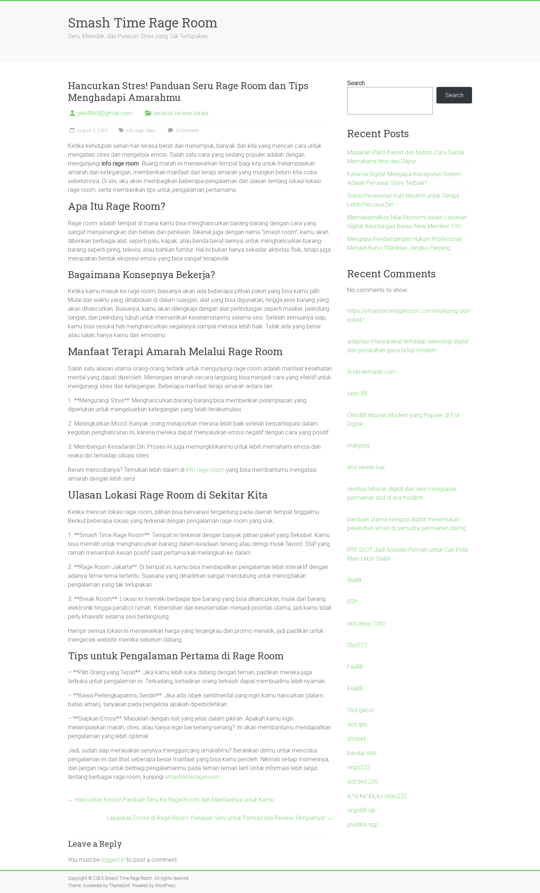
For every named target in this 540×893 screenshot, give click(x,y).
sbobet (356, 738)
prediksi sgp (362, 824)
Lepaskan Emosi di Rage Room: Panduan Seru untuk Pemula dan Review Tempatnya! (219, 817)
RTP (352, 601)
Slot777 (357, 645)
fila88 (354, 580)
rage (139, 130)
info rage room (205, 469)
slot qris (357, 724)
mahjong (358, 445)
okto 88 (357, 393)
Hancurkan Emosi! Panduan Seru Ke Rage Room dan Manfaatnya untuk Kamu (171, 799)
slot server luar (366, 467)
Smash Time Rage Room (142, 22)
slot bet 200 (362, 781)
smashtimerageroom (192, 776)
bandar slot (361, 753)
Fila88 (355, 666)
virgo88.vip (361, 810)
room (150, 130)
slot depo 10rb (366, 623)
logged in (113, 859)
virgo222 (358, 767)
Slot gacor (360, 710)
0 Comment (187, 130)
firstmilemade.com (371, 371)
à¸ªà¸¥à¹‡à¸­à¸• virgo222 (377, 795)
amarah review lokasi (181, 113)
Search (356, 83)
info (129, 130)
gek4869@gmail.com (105, 113)
